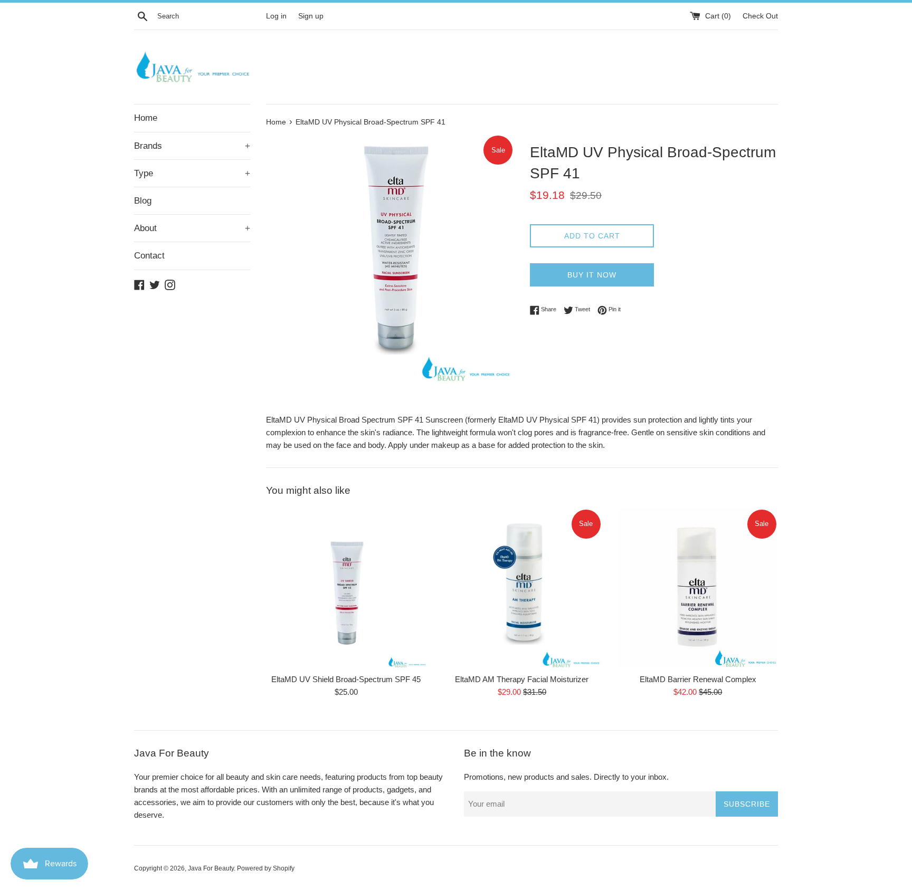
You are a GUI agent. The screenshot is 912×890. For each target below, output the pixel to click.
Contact (149, 256)
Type (192, 173)
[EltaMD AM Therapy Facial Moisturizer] (522, 588)
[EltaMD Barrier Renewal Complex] (698, 588)
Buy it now (591, 275)
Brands (192, 146)
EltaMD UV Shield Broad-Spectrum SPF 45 (346, 679)
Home (145, 118)
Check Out (760, 16)
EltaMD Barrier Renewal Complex (698, 679)
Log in (276, 16)
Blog (142, 201)
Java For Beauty (211, 868)
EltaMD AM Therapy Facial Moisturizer (521, 679)
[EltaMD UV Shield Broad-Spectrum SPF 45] (346, 588)
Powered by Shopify (265, 868)
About (192, 228)
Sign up (311, 16)
